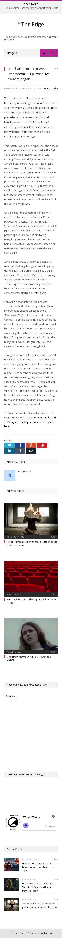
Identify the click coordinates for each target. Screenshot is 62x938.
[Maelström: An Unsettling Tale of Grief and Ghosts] (31, 635)
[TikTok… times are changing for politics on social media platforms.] (31, 520)
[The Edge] (31, 23)
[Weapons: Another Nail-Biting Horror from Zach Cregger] (31, 578)
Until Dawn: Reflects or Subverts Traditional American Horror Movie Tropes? (39, 887)
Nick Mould (24, 471)
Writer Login (47, 932)
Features (48, 88)
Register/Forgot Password (24, 932)
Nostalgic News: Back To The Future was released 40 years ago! (37, 867)
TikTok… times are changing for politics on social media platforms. (40, 905)
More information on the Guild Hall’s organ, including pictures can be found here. (30, 422)
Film (56, 88)
